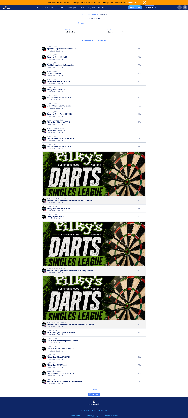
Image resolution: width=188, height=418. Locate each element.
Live (36, 7)
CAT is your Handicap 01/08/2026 (61, 349)
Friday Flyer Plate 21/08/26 (58, 81)
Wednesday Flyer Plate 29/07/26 (60, 373)
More (100, 7)
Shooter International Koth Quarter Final (64, 381)
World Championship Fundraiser (60, 65)
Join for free (135, 7)
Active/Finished (88, 40)
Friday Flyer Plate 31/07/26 (58, 357)
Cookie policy (75, 416)
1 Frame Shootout (54, 73)
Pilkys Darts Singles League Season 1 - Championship (70, 270)
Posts (82, 7)
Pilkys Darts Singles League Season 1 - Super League (69, 200)
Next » (94, 389)
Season (109, 29)
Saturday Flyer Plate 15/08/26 (59, 114)
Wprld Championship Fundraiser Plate (63, 49)
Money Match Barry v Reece (59, 106)
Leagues (60, 7)
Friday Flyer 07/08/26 (56, 216)
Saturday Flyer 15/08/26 (57, 57)
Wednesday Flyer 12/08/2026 (59, 146)
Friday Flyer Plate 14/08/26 (58, 122)
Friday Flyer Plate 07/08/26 (58, 208)
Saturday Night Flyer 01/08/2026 (61, 332)
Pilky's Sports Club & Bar (89, 14)
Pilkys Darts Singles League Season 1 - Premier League (70, 324)
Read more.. (131, 2)
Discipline (68, 29)
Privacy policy (92, 416)
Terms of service (111, 416)
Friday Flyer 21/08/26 (56, 89)
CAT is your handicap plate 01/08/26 (62, 340)
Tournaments (47, 7)
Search (83, 23)
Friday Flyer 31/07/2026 (56, 365)
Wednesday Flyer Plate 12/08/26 (60, 138)
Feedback (95, 394)
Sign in (150, 7)
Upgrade (91, 7)
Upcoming (102, 40)
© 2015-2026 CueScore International (94, 410)
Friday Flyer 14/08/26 (56, 130)
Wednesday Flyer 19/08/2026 (59, 97)
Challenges (71, 7)
